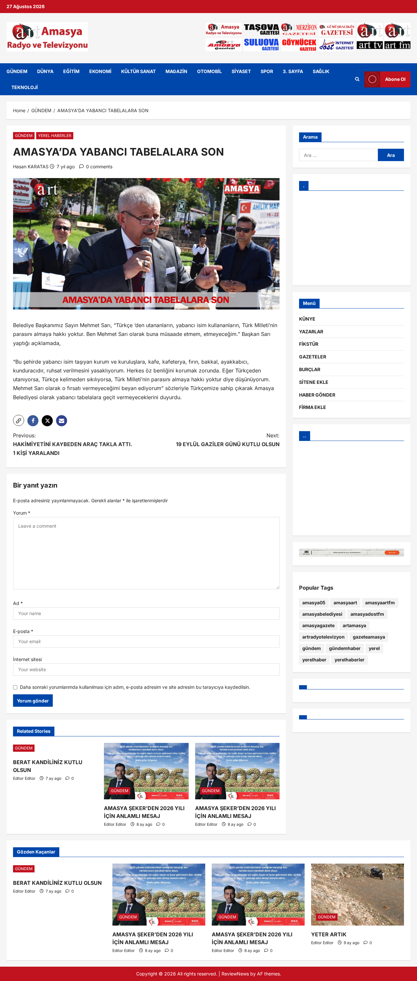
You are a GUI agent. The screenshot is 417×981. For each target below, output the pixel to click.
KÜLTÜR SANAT (138, 71)
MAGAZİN (176, 71)
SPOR (267, 71)
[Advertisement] (351, 238)
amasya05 (313, 602)
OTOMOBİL (209, 71)
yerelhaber (314, 659)
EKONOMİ (100, 71)
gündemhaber (345, 648)
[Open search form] (357, 79)
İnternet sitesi (27, 659)
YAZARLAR (311, 331)
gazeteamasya (369, 637)
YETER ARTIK (329, 934)
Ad (18, 603)
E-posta (23, 631)
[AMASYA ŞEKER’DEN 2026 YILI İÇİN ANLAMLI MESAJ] (146, 771)
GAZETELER (312, 356)
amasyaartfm (380, 602)
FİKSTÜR (308, 344)
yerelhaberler (350, 659)
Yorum (21, 513)
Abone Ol (395, 79)
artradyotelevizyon (323, 637)
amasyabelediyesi (322, 614)
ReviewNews (235, 973)
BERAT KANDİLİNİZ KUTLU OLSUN (57, 883)
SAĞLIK (321, 71)
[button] (18, 420)
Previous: (72, 444)
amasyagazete (318, 625)
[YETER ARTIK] (357, 895)
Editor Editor (24, 778)
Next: (228, 439)
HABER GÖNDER (317, 395)
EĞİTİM (71, 71)
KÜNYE (307, 319)
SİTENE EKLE (313, 382)
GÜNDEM (17, 71)
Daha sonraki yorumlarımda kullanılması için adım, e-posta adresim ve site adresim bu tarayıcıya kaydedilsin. (135, 687)
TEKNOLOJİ (24, 87)
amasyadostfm (367, 614)
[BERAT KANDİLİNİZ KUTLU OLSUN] (55, 748)
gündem (311, 648)
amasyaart (345, 602)
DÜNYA (45, 71)
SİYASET (241, 71)
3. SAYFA (293, 71)
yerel (374, 648)
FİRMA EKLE (312, 407)
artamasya (354, 625)
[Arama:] (338, 155)
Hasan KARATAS (31, 166)
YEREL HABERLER (54, 135)
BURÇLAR (309, 369)
